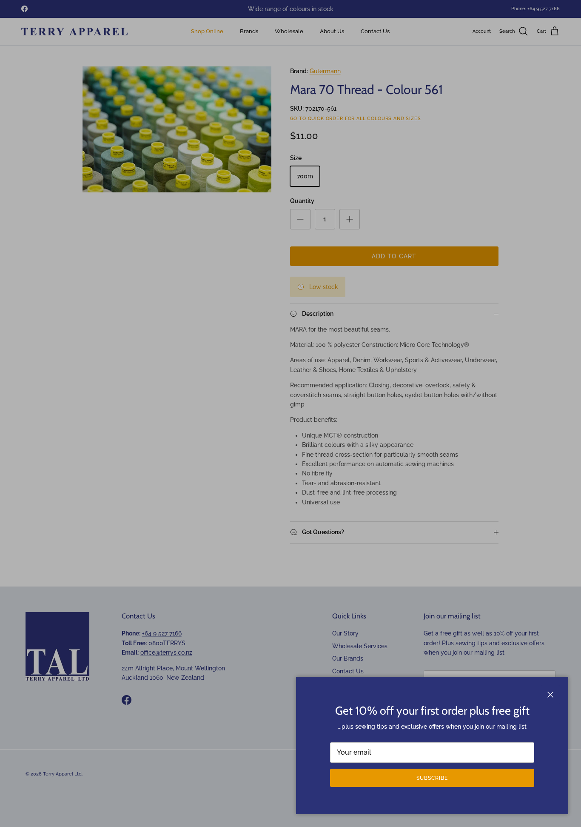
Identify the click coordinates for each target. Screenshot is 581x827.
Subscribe (432, 778)
